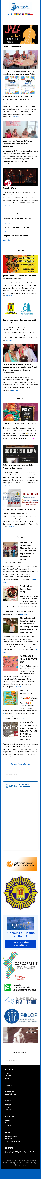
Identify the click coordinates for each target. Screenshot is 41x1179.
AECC (7, 1123)
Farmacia (8, 1139)
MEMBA (8, 1120)
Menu (22, 21)
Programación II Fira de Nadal (16, 227)
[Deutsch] (26, 14)
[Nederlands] (28, 14)
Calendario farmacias (12, 1141)
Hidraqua (8, 1105)
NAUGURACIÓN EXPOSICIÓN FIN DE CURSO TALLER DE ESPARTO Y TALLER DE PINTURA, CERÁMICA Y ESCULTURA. (28, 731)
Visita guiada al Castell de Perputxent (20, 509)
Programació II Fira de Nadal (15, 236)
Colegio (8, 1073)
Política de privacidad (20, 1165)
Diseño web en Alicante (8, 766)
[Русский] (31, 14)
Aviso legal (33, 1163)
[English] (20, 14)
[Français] (23, 14)
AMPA (7, 1078)
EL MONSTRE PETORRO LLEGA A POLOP (20, 424)
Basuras (8, 1110)
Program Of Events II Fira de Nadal (18, 219)
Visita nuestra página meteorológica (20, 943)
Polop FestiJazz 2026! (12, 47)
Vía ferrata (8, 1089)
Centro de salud (11, 1136)
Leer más (15, 117)
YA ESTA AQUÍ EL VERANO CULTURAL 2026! (28, 659)
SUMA (7, 1107)
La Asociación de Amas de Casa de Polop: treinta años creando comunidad (18, 144)
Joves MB (8, 1125)
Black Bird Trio (9, 188)
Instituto (8, 1076)
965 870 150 (9, 1152)
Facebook (30, 1152)
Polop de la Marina (20, 6)
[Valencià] (17, 14)
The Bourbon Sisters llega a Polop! (26, 589)
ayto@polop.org (20, 1152)
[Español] (15, 14)
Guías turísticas (10, 1094)
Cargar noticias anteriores (20, 764)
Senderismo (9, 1091)
